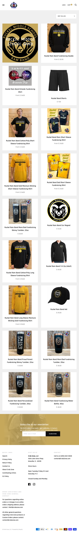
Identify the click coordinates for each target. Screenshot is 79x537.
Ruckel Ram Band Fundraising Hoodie (58, 56)
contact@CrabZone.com (62, 458)
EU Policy (5, 476)
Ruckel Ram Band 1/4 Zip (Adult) (58, 266)
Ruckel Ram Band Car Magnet (58, 225)
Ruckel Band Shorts (58, 98)
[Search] (76, 5)
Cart (70, 5)
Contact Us (6, 466)
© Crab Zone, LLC (6, 529)
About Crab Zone (8, 469)
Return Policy (7, 463)
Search (4, 456)
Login (63, 5)
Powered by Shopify (17, 529)
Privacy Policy (7, 459)
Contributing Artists (9, 473)
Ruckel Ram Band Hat (58, 309)
